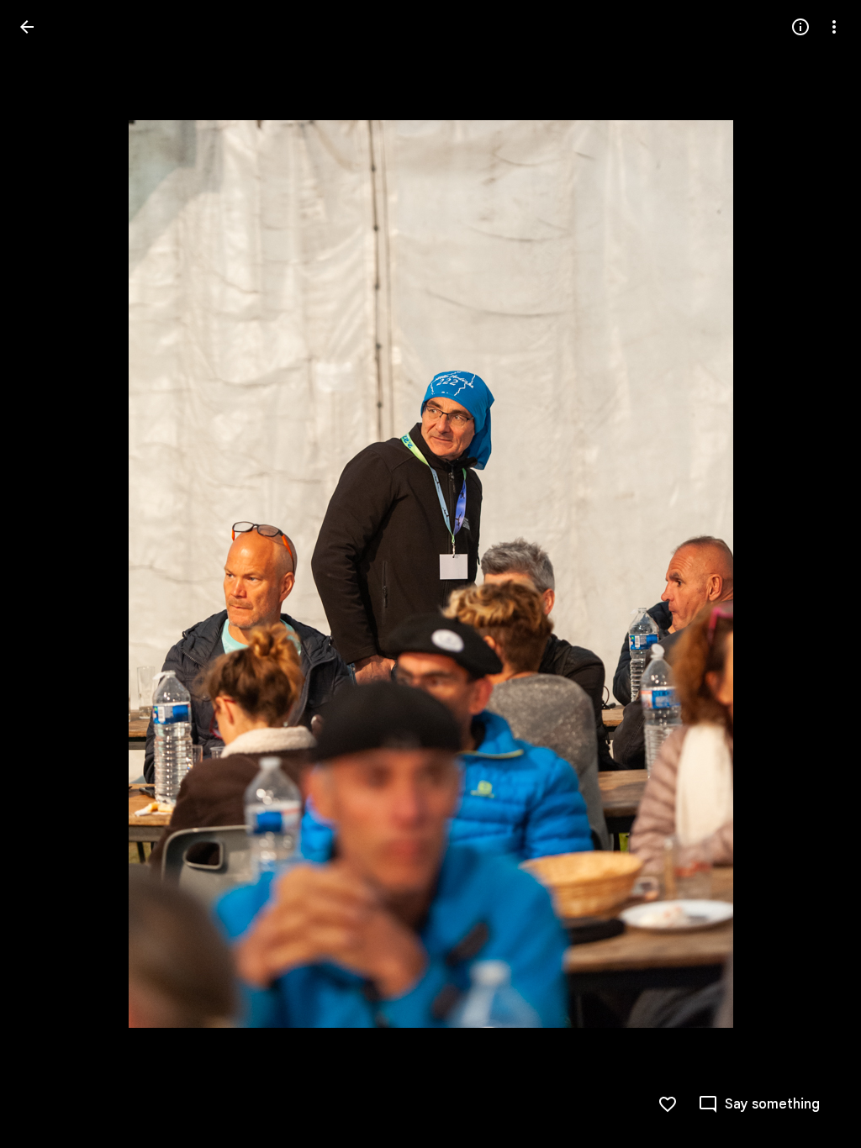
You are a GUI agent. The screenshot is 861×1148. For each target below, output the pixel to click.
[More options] (834, 27)
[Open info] (800, 27)
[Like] (668, 1104)
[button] (47, 574)
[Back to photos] (27, 27)
